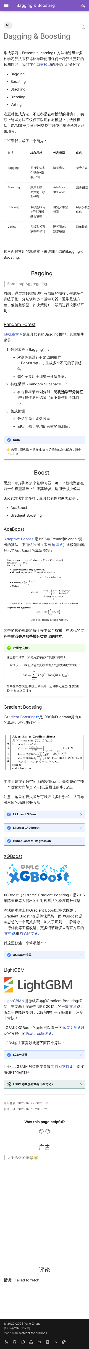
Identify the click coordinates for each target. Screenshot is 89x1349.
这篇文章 (70, 1027)
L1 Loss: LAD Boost (26, 827)
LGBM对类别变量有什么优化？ (33, 1084)
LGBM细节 (20, 1054)
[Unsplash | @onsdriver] (31, 1341)
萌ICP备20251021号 (17, 1328)
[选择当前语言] (82, 5)
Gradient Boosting (20, 717)
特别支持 (62, 1066)
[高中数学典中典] (55, 1341)
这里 (55, 544)
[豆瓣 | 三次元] (47, 1341)
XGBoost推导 (22, 955)
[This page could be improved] (47, 1131)
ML (8, 25)
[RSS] (6, 1341)
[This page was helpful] (41, 1131)
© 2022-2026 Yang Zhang (22, 1323)
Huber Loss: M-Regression (32, 841)
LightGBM (12, 1000)
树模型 (45, 64)
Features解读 (37, 1033)
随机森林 (11, 334)
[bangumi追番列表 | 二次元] (39, 1341)
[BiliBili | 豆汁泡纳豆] (22, 1341)
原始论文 (27, 933)
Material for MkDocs (33, 1333)
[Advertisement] (44, 1210)
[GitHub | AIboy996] (14, 1341)
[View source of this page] (82, 27)
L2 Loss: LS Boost (25, 814)
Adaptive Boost (17, 539)
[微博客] (64, 1341)
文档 (8, 933)
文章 (73, 1006)
